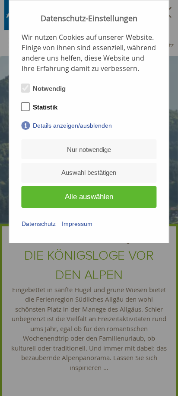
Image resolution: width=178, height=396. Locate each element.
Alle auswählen (89, 197)
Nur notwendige (89, 149)
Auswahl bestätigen (88, 172)
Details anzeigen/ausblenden (72, 125)
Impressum (77, 223)
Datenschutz (39, 223)
